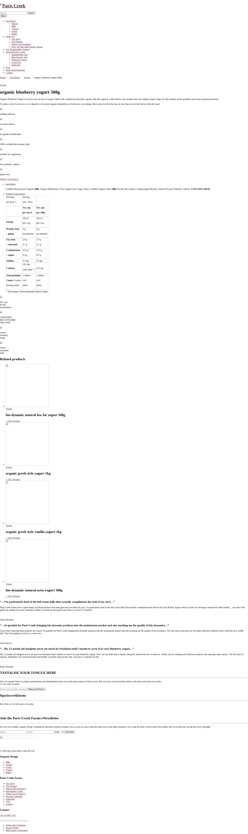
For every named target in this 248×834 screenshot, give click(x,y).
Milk (13, 26)
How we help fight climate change (27, 47)
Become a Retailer (14, 796)
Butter (14, 34)
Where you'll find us (9, 179)
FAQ (8, 67)
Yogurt (14, 23)
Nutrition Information (15, 194)
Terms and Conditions (16, 825)
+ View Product (13, 421)
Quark (14, 31)
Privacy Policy (12, 828)
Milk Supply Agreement (17, 830)
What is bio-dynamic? (21, 44)
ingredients (11, 184)
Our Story (16, 39)
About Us (10, 36)
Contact (9, 72)
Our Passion (17, 41)
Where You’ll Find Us (16, 794)
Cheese (14, 29)
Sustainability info (19, 54)
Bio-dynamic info (19, 57)
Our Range (11, 21)
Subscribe (15, 65)
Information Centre (14, 791)
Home (3, 77)
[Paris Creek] (12, 5)
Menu (3, 16)
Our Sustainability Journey (18, 49)
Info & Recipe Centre (15, 52)
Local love (16, 62)
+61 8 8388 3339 (8, 815)
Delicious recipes (19, 60)
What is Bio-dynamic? (16, 788)
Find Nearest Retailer (15, 70)
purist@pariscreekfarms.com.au (14, 820)
